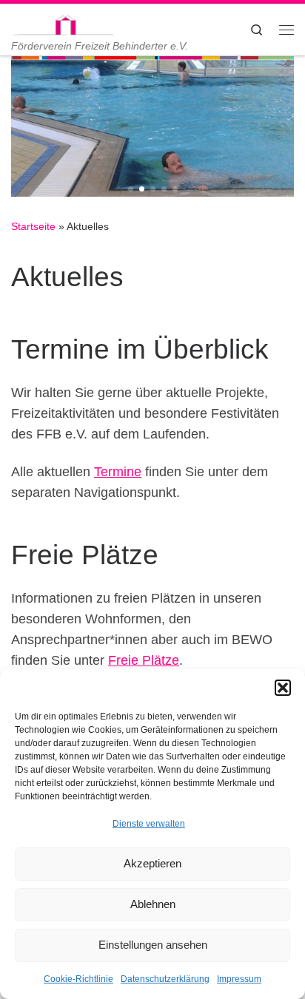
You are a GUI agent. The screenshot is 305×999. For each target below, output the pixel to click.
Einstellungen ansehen (152, 944)
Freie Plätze (143, 660)
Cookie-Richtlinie (78, 979)
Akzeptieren (152, 863)
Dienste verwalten (149, 824)
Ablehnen (152, 904)
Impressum (239, 979)
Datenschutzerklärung (165, 979)
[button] (282, 687)
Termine (117, 471)
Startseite (33, 226)
